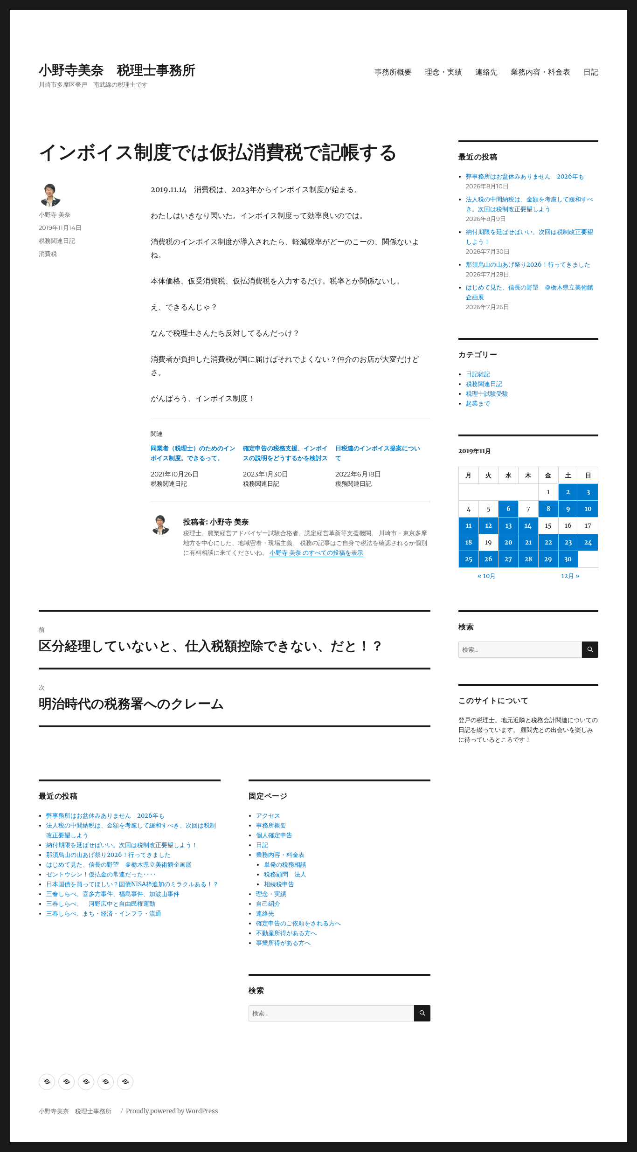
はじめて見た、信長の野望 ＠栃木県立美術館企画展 (119, 865)
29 (548, 559)
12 (488, 526)
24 (588, 542)
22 (548, 542)
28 (528, 559)
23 (568, 542)
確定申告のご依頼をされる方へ (298, 923)
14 (528, 526)
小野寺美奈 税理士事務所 (123, 70)
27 (508, 559)
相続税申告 (279, 884)
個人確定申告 (274, 835)
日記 (590, 72)
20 (508, 542)
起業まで (478, 403)
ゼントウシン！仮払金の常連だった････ (101, 874)
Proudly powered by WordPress (172, 1111)
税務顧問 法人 (285, 874)
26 (488, 559)
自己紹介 (268, 904)
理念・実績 (443, 72)
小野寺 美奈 (54, 214)
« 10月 (487, 576)
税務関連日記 (57, 240)
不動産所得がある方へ (286, 933)
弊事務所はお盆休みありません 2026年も (105, 816)
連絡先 (486, 72)
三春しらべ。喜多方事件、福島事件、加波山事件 (113, 894)
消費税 (48, 253)
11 (468, 526)
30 (568, 559)
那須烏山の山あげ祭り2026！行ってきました (108, 855)
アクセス (268, 816)
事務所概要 (393, 72)
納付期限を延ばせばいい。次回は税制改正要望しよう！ (122, 845)
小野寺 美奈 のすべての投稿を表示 (316, 553)
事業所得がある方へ (283, 943)
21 (528, 542)
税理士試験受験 (487, 394)
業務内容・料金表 (540, 72)
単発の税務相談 (288, 865)
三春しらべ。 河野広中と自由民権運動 (100, 904)
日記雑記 (478, 374)
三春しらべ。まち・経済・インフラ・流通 (103, 913)
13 (508, 526)
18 (468, 542)
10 (588, 509)
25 (468, 559)
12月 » (570, 576)
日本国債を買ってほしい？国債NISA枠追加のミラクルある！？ (132, 884)
